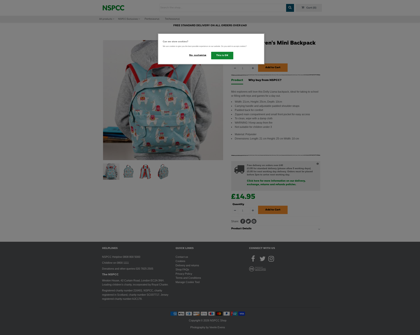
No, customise (197, 55)
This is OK (222, 55)
